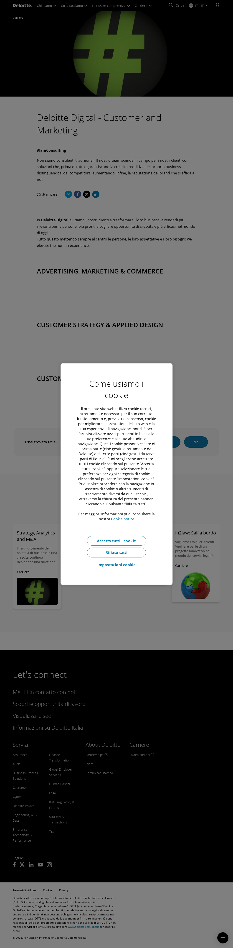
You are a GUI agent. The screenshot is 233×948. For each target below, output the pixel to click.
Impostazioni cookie (116, 564)
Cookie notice (122, 518)
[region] (116, 474)
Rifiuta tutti (116, 552)
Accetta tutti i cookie (116, 540)
